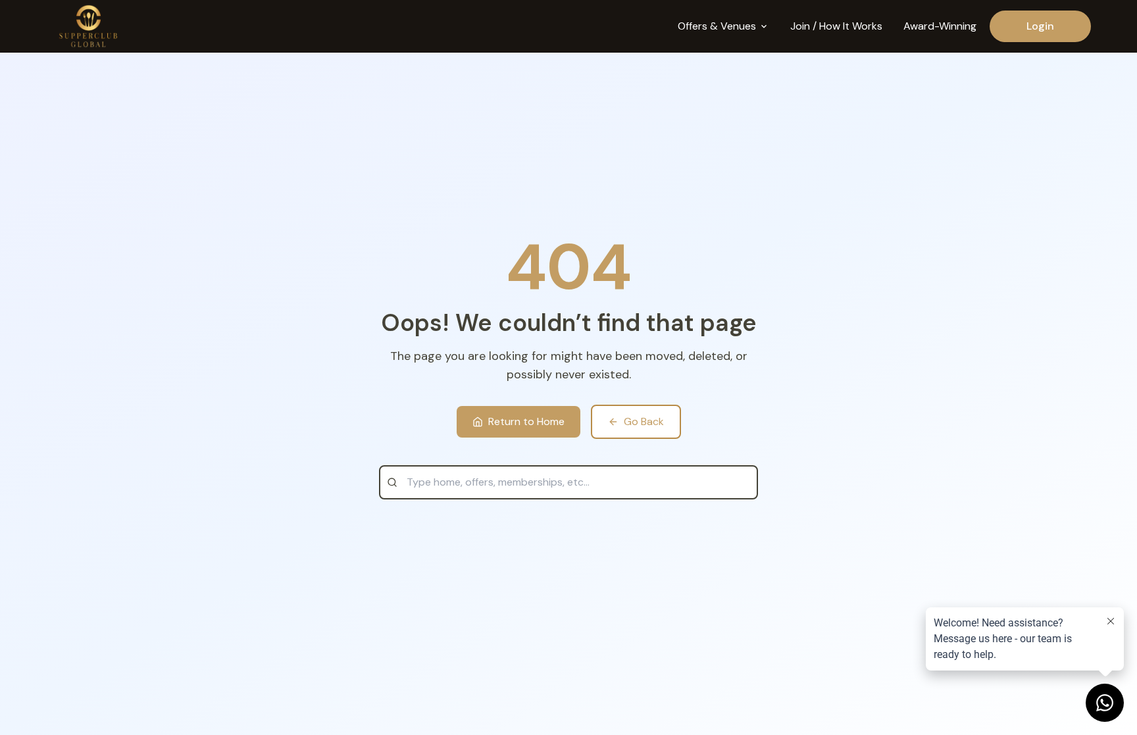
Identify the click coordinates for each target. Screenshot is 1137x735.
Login (1040, 26)
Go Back (644, 421)
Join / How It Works (836, 26)
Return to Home (526, 421)
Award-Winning (939, 26)
